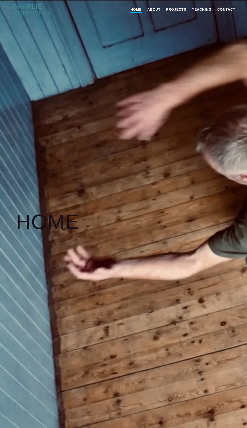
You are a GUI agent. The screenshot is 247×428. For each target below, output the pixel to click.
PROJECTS (176, 9)
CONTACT (226, 9)
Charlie (32, 9)
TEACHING (202, 9)
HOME (136, 9)
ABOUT (154, 9)
